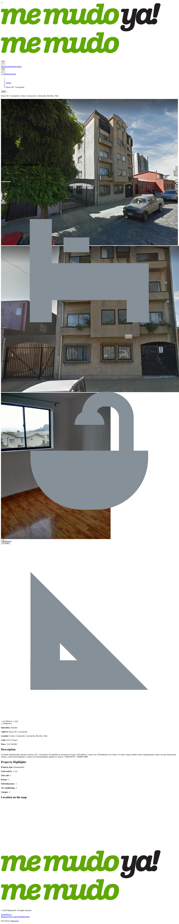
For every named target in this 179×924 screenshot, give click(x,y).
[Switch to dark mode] (2, 74)
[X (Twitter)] (4, 181)
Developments (6, 67)
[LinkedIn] (6, 181)
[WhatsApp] (8, 181)
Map (20, 67)
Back (4, 91)
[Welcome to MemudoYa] (2, 2)
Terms (3, 915)
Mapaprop (15, 921)
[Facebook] (2, 181)
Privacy (9, 915)
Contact (15, 917)
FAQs (9, 917)
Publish (6, 74)
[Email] (10, 181)
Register (12, 74)
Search (8, 83)
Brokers (15, 67)
